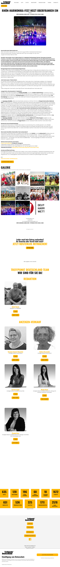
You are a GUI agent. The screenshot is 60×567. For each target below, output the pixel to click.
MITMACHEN (4, 6)
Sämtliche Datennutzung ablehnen (47, 558)
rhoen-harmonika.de (6, 143)
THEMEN (49, 2)
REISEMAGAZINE (42, 2)
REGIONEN (16, 2)
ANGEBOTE (55, 2)
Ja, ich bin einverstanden (47, 554)
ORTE (22, 2)
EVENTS (27, 2)
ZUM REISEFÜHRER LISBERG (7, 161)
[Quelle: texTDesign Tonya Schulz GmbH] (37, 208)
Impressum (9, 564)
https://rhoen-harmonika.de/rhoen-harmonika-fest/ (30, 88)
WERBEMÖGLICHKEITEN (30, 535)
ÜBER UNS (30, 523)
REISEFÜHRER (33, 2)
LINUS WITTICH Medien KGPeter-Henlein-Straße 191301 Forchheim (30, 547)
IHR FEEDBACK (30, 532)
